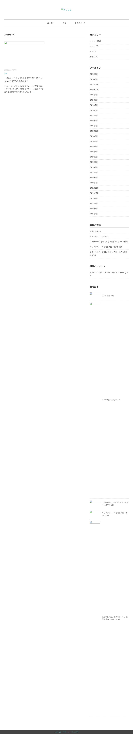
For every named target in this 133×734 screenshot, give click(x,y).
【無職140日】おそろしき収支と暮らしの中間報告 (109, 242)
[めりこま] (66, 10)
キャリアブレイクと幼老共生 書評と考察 (106, 247)
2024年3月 (94, 121)
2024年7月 (94, 105)
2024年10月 (94, 90)
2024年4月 (94, 115)
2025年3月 (94, 79)
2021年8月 (94, 203)
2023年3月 (94, 157)
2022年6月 (94, 167)
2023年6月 (94, 141)
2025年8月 (94, 74)
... (34, 92)
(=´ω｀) (123, 273)
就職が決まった (96, 231)
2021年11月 (94, 188)
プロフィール (80, 23)
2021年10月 (94, 193)
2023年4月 (94, 152)
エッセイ (51, 23)
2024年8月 (94, 100)
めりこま (58, 732)
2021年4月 (94, 214)
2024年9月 (94, 95)
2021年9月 (94, 198)
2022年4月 (94, 172)
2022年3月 (94, 178)
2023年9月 (94, 136)
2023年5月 (94, 147)
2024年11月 (94, 84)
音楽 (64, 23)
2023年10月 (94, 131)
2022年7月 (94, 162)
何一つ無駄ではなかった (99, 236)
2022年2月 (94, 183)
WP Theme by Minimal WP (70, 732)
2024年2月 (94, 126)
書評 (91, 52)
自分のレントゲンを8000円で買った (103, 273)
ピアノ (92, 46)
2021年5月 (94, 209)
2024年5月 (94, 110)
